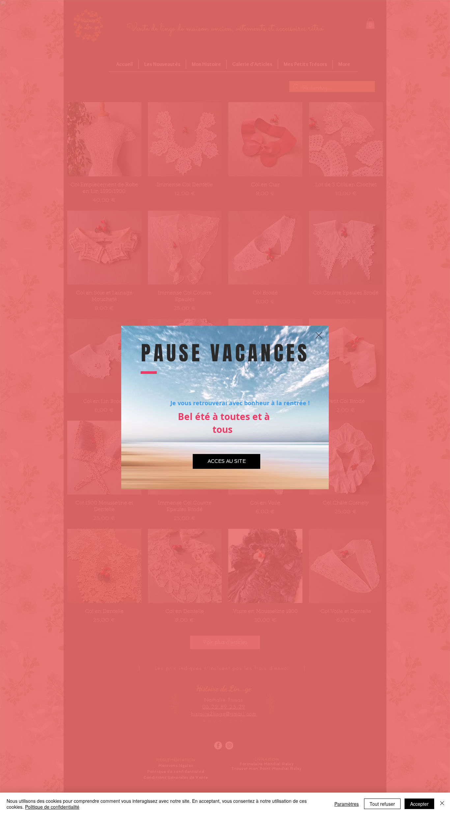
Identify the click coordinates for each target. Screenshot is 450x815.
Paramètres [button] (346, 803)
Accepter (419, 803)
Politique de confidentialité (52, 806)
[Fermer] (442, 804)
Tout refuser (382, 803)
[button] (319, 335)
